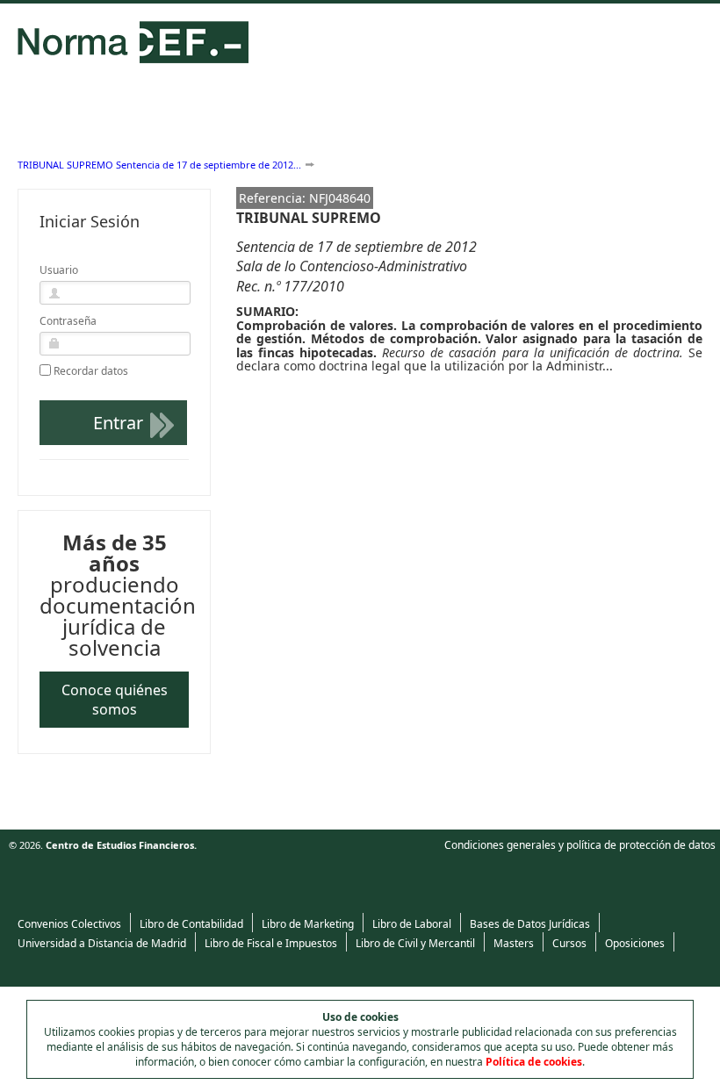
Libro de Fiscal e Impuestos (271, 943)
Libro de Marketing (308, 923)
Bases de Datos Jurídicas (530, 923)
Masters (513, 943)
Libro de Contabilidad (191, 923)
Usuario (59, 269)
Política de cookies (534, 1061)
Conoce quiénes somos (114, 699)
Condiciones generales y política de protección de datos (580, 844)
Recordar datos (91, 371)
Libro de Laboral (411, 923)
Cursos (569, 943)
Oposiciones (635, 943)
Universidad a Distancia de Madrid (102, 943)
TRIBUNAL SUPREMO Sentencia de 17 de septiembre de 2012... (159, 164)
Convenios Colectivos (69, 923)
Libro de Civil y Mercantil (415, 943)
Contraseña (68, 320)
